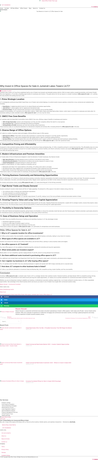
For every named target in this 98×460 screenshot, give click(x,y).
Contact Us (42, 8)
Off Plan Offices (15, 8)
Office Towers (23, 8)
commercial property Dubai (7, 294)
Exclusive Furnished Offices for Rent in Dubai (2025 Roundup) (43, 381)
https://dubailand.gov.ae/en (7, 289)
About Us (35, 8)
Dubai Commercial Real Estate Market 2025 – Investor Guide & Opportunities (47, 344)
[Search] (18, 321)
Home (1, 8)
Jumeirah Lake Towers (37, 294)
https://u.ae (3, 292)
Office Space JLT (47, 294)
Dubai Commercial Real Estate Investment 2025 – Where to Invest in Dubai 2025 (48, 362)
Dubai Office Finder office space (23, 294)
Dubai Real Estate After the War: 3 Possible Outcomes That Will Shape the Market (49, 328)
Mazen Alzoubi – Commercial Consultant (10, 284)
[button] (49, 296)
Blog (30, 8)
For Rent (7, 8)
